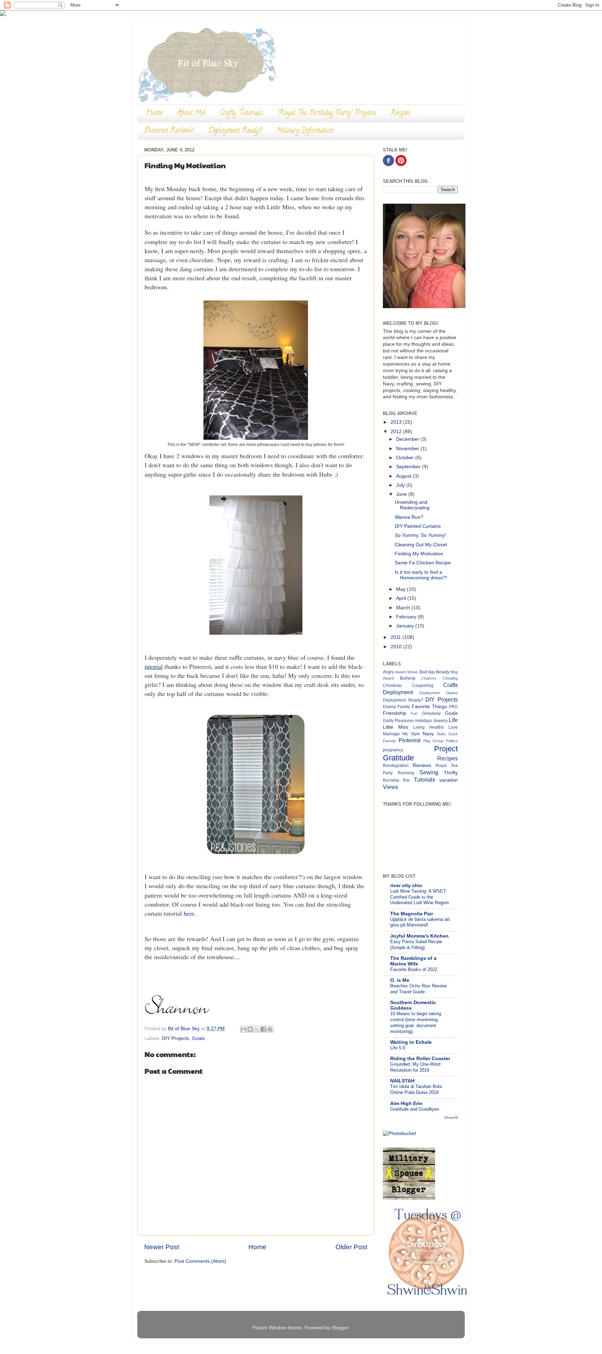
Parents (389, 741)
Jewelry (440, 720)
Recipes (400, 113)
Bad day (427, 672)
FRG (453, 706)
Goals (198, 1038)
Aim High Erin (406, 1103)
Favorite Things (429, 706)
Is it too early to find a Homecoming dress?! (421, 575)
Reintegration (396, 765)
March (403, 607)
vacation (448, 780)
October (405, 457)
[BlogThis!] (250, 1029)
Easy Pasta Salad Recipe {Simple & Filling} (416, 944)
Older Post (351, 1247)
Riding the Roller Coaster (420, 1058)
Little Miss (395, 727)
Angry (388, 672)
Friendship (394, 713)
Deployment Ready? (235, 131)
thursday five (396, 780)
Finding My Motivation (419, 553)
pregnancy (393, 750)
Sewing (428, 772)
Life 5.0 (397, 1047)
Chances (429, 678)
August (404, 476)
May (401, 589)
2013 (397, 422)
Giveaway (431, 713)
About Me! (191, 113)
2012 (397, 431)
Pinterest (409, 740)
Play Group (433, 741)
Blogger (340, 1327)
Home (154, 113)
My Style (411, 733)
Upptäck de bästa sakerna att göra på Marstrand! (420, 922)
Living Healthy (428, 727)
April (401, 598)
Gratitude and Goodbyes (414, 1109)
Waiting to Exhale (411, 1042)
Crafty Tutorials (241, 113)
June (402, 494)
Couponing (422, 685)
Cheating (450, 678)
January (405, 625)
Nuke (441, 734)
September (409, 466)
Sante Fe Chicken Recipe (423, 562)
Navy (428, 733)
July (401, 485)
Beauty (442, 672)
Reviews (422, 765)
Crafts (450, 685)
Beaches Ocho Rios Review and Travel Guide (418, 988)
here (189, 913)
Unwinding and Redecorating (412, 505)
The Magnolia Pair (411, 913)
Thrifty (451, 772)
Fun (414, 713)
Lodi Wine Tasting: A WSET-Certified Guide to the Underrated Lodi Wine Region (419, 897)
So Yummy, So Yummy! (420, 535)
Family (404, 706)
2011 (396, 637)
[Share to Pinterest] (270, 1029)
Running (406, 772)
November (408, 448)
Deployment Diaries (438, 693)
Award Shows (406, 672)
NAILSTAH (402, 1080)
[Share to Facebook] (263, 1029)
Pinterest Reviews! (169, 131)
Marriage (391, 733)
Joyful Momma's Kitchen (419, 936)
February (407, 616)
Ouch (453, 734)
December (408, 439)
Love (453, 727)
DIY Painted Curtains (418, 526)
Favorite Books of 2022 (413, 969)
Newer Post (161, 1247)
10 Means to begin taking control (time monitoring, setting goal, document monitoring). (415, 1022)
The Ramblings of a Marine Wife (413, 961)
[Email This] (243, 1029)
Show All (451, 1117)
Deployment (398, 692)
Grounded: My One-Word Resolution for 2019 (415, 1067)
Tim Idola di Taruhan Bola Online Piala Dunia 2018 (416, 1089)
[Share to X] (256, 1029)
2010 (397, 646)
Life (453, 720)
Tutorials (424, 779)
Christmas (392, 685)
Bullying (407, 678)
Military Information (304, 131)
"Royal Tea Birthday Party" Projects (326, 113)
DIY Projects (175, 1038)
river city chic (406, 885)
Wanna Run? (409, 517)
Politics (452, 741)
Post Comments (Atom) (200, 1261)
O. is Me (399, 980)
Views (390, 787)
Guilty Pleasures (398, 720)
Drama (389, 706)
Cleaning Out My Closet (421, 544)
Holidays (423, 720)
